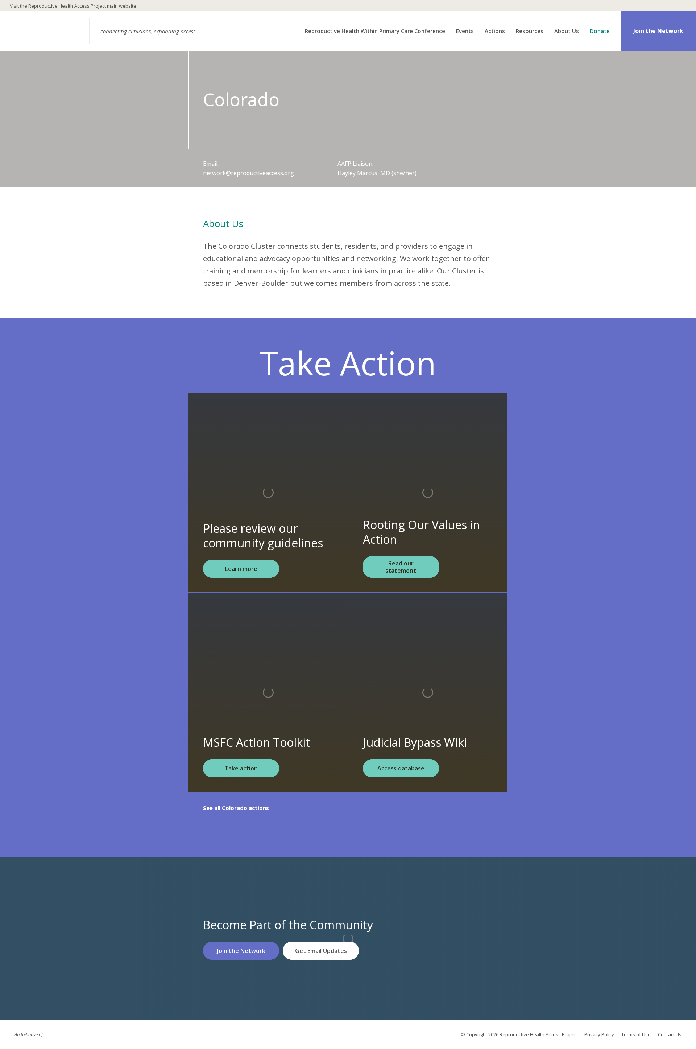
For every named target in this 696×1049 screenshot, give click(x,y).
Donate (600, 31)
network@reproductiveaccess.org (248, 173)
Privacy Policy (599, 1034)
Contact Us (670, 1034)
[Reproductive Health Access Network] (46, 31)
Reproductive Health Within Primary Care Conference (375, 31)
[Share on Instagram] (90, 1034)
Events (465, 31)
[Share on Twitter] (76, 1034)
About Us (566, 31)
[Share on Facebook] (63, 1034)
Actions (495, 31)
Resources (529, 31)
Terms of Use (636, 1034)
